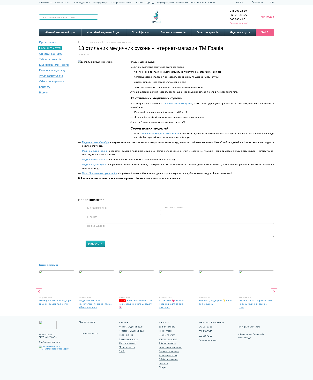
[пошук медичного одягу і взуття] (95, 17)
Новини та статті (62, 2)
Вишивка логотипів (173, 32)
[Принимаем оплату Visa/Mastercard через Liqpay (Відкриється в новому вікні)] (56, 347)
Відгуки (211, 2)
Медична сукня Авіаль (94, 159)
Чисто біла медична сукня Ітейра (99, 173)
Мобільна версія (90, 333)
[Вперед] (274, 291)
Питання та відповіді (144, 2)
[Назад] (39, 291)
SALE (264, 32)
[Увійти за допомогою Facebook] (188, 207)
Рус (241, 2)
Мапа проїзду (244, 338)
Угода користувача (165, 2)
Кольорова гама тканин (121, 2)
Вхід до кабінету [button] (167, 327)
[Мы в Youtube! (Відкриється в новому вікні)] (231, 2)
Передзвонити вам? (239, 23)
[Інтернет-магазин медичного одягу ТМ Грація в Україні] (48, 325)
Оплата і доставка (81, 2)
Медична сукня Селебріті (95, 142)
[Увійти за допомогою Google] (193, 207)
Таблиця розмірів (100, 2)
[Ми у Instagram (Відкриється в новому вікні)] (219, 2)
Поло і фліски (140, 32)
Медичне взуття (240, 32)
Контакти (201, 2)
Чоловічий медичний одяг (104, 32)
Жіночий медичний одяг (60, 32)
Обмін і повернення (185, 2)
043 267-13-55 (238, 10)
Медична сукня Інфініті (94, 151)
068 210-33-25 (238, 15)
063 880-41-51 (238, 19)
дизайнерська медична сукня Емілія (159, 133)
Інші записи (48, 265)
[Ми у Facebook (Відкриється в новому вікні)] (227, 2)
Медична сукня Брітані (94, 164)
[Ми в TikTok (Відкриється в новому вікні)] (223, 2)
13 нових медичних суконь (177, 103)
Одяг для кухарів (208, 32)
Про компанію (45, 2)
